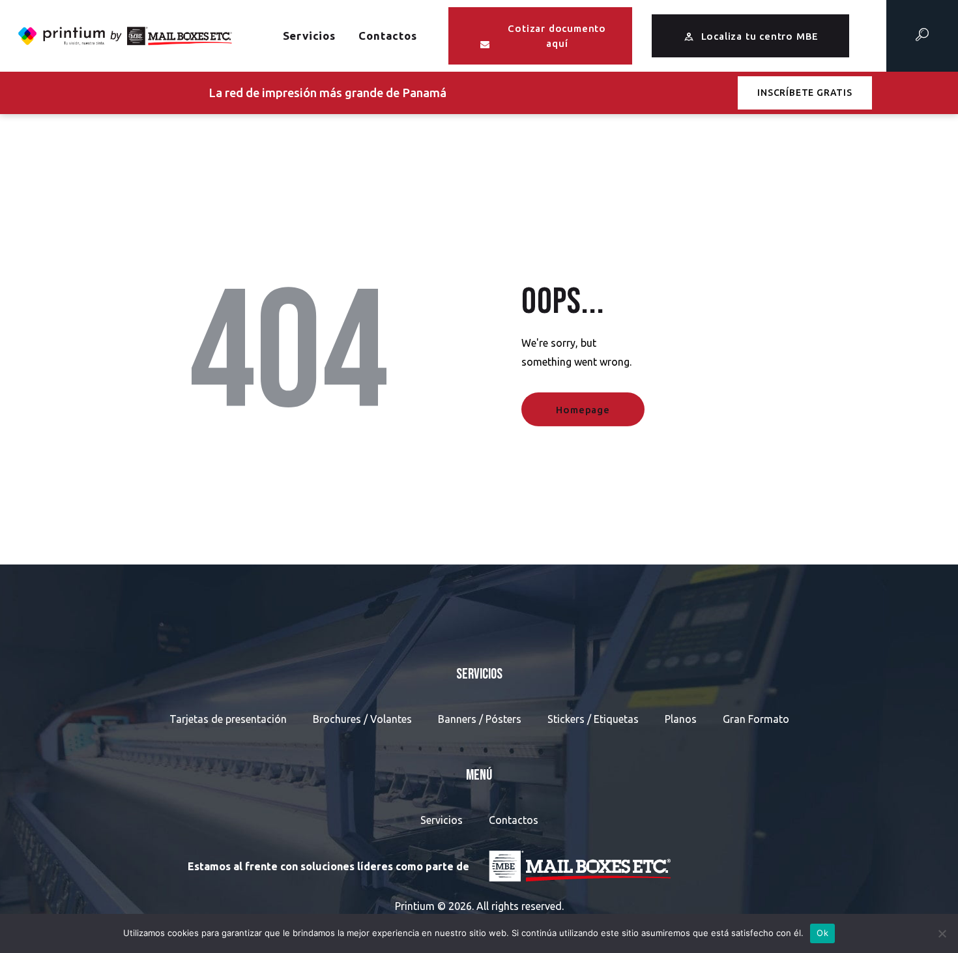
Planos (681, 719)
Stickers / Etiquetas (593, 719)
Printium (415, 906)
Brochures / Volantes (362, 719)
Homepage (582, 409)
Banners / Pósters (479, 719)
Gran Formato (756, 719)
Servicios (441, 820)
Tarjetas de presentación (228, 719)
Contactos (513, 820)
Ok (822, 933)
